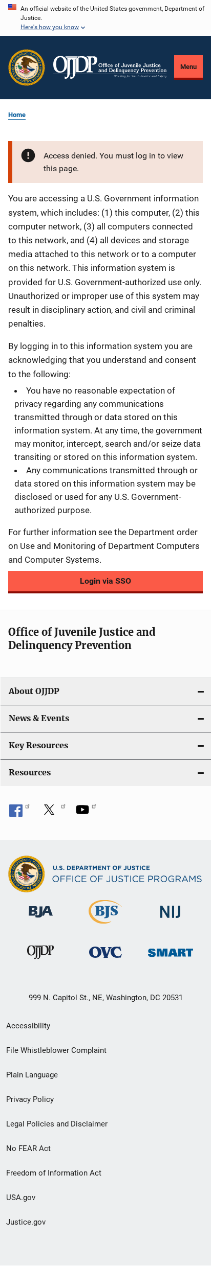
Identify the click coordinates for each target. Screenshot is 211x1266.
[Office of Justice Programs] (26, 67)
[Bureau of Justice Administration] (41, 919)
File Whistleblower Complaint (56, 1050)
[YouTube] (86, 813)
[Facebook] (19, 813)
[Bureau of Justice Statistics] (105, 925)
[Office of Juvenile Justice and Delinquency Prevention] (40, 961)
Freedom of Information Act (53, 1173)
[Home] (109, 67)
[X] (53, 813)
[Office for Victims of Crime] (105, 959)
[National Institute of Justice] (170, 920)
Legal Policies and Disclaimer (57, 1124)
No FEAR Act (28, 1148)
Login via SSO (105, 581)
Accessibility (28, 1025)
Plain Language (32, 1074)
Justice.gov (26, 1222)
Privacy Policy (30, 1099)
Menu (188, 67)
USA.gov (20, 1197)
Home (17, 115)
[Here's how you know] (105, 18)
